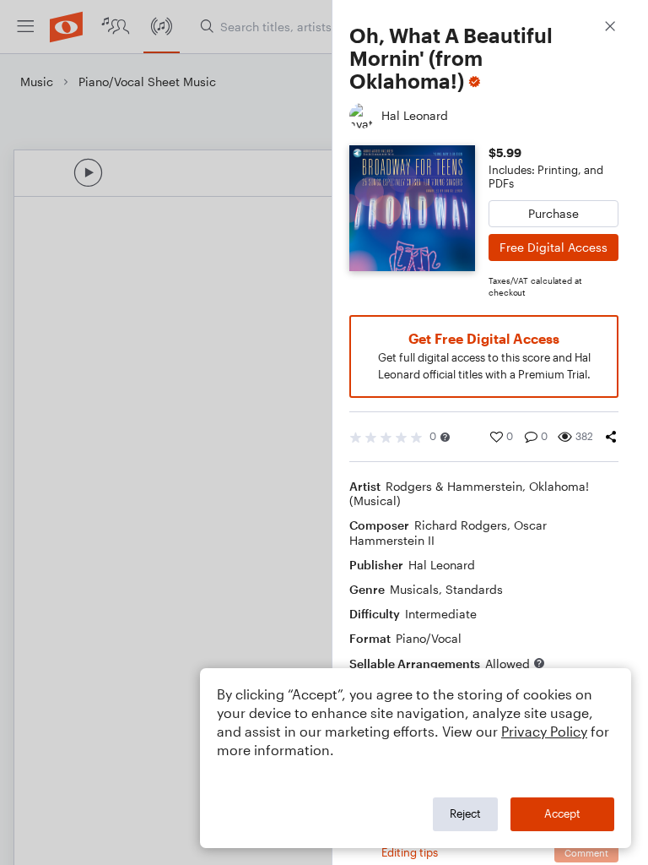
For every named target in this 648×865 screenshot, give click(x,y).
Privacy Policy (544, 731)
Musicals (414, 589)
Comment (586, 852)
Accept (562, 813)
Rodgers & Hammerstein (454, 486)
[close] (610, 28)
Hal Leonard (441, 565)
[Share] (610, 436)
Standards (474, 589)
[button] (445, 437)
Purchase (553, 213)
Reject (465, 813)
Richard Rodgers (460, 525)
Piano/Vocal (429, 638)
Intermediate (441, 614)
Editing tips (409, 852)
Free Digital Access (554, 247)
